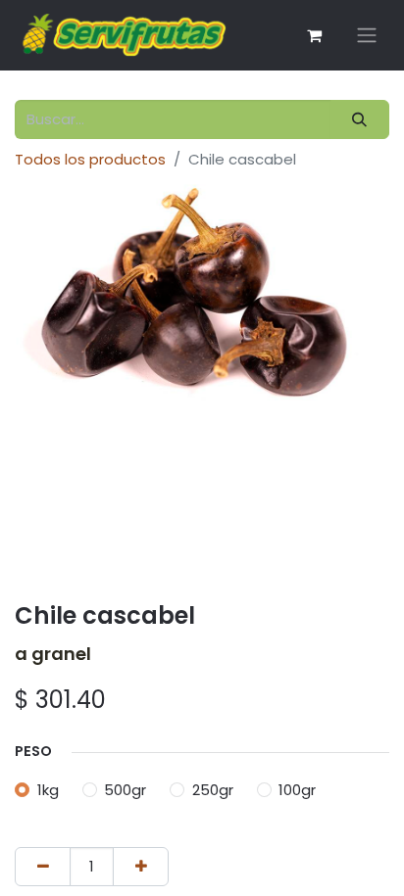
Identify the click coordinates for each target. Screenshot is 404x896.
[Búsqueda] (359, 120)
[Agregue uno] (141, 867)
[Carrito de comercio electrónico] (313, 35)
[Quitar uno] (43, 867)
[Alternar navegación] (366, 36)
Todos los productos (90, 159)
